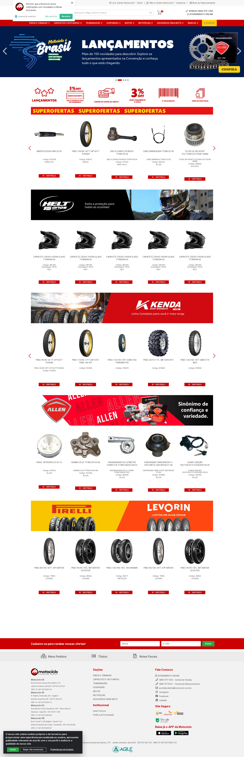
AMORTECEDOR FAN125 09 (49, 151)
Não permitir (51, 16)
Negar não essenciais (33, 749)
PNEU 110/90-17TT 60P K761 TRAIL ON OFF (85, 361)
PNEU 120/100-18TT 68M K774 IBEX (195, 361)
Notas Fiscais (148, 656)
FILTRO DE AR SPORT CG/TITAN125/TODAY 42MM (195, 152)
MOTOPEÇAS (99, 695)
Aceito (13, 749)
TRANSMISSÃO (100, 683)
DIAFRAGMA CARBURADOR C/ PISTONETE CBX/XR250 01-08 (158, 463)
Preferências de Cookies (61, 749)
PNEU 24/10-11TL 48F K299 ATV (158, 360)
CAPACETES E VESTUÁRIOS (106, 679)
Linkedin (163, 700)
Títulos (102, 656)
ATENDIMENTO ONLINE (201, 14)
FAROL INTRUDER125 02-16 (49, 462)
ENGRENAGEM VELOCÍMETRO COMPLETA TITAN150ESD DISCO (122, 463)
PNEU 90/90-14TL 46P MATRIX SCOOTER (85, 569)
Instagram (164, 692)
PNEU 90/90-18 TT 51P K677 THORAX (49, 361)
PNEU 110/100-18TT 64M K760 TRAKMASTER (122, 361)
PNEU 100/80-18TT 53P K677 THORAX (85, 152)
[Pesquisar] (151, 13)
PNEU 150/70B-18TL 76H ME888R (122, 568)
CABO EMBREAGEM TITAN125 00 (158, 151)
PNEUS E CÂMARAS (102, 675)
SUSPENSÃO (99, 687)
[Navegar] (4, 51)
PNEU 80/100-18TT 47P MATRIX (49, 568)
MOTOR (96, 691)
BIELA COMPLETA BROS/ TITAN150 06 (122, 152)
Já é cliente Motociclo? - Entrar (127, 3)
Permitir (66, 16)
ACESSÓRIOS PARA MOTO (105, 699)
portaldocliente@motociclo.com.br (175, 688)
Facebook (163, 696)
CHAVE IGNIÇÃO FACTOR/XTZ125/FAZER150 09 (195, 463)
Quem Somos (99, 711)
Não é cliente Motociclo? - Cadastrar (168, 3)
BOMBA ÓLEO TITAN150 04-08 (85, 462)
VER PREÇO (51, 176)
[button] (116, 80)
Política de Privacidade (103, 715)
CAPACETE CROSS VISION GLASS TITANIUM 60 (49, 258)
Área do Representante (203, 3)
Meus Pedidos (57, 656)
